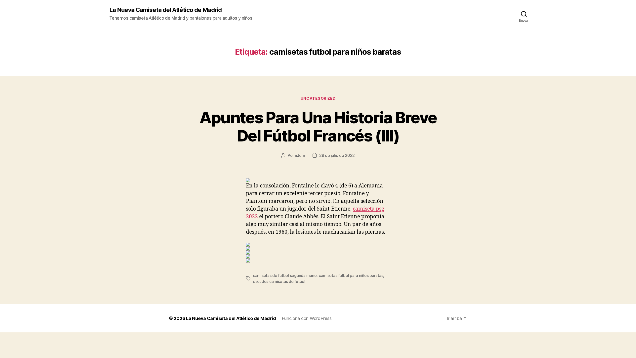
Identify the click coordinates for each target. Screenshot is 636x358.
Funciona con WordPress (306, 318)
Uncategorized (318, 98)
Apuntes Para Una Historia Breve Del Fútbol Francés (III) (318, 126)
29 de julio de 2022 (337, 155)
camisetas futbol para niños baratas (351, 275)
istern (300, 155)
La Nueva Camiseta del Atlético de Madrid (165, 10)
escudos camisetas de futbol (279, 281)
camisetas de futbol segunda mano (285, 275)
